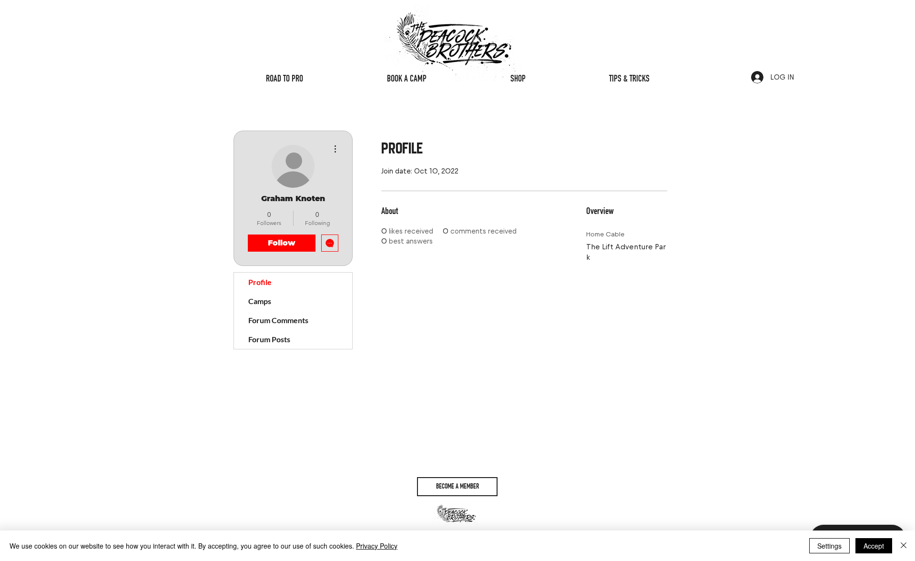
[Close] (903, 545)
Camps (259, 301)
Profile (260, 281)
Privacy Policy (376, 546)
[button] (457, 486)
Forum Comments (278, 320)
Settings (829, 546)
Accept (874, 546)
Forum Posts (269, 339)
